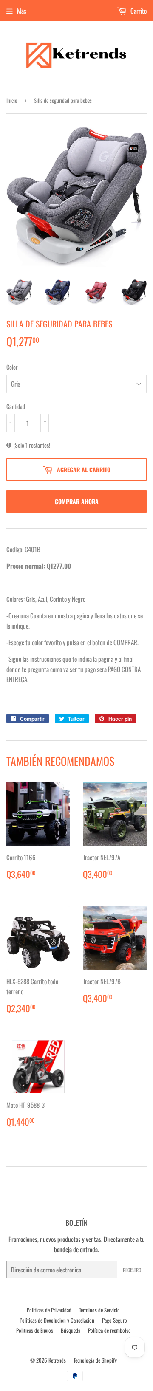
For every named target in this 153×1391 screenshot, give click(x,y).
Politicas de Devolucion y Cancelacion (57, 1320)
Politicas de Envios (34, 1330)
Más (21, 10)
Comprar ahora (77, 501)
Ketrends (57, 1360)
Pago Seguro (114, 1320)
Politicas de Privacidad (49, 1310)
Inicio (11, 100)
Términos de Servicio (99, 1310)
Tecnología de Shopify (95, 1360)
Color (12, 366)
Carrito (138, 10)
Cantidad (15, 406)
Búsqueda (70, 1330)
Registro (132, 1269)
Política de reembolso (109, 1330)
